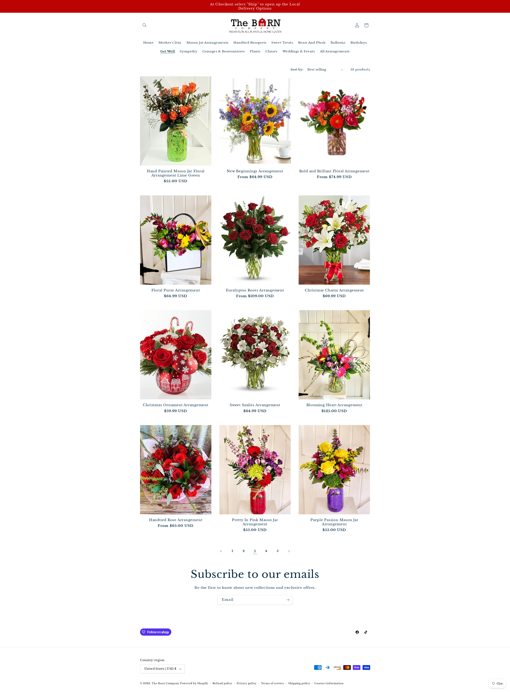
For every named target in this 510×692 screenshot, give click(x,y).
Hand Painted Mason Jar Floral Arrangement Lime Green (176, 173)
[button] (144, 25)
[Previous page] (221, 551)
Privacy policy (247, 683)
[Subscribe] (287, 600)
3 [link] (255, 551)
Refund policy (222, 683)
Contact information (328, 683)
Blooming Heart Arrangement (334, 405)
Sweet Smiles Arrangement (255, 405)
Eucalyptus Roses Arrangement (255, 290)
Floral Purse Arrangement (175, 290)
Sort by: (296, 69)
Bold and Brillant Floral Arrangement (334, 171)
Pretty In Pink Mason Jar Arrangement (255, 522)
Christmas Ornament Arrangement (175, 405)
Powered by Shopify (194, 683)
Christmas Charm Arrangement (334, 290)
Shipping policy (299, 683)
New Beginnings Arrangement (255, 171)
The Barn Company (166, 683)
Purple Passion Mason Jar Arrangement (334, 522)
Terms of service (272, 683)
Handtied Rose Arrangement (175, 520)
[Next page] (288, 551)
